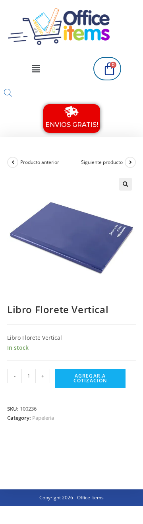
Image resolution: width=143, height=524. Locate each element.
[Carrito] (107, 68)
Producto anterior (39, 162)
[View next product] (130, 162)
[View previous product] (12, 162)
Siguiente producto (102, 162)
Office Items (90, 497)
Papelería (43, 417)
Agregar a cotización (90, 378)
